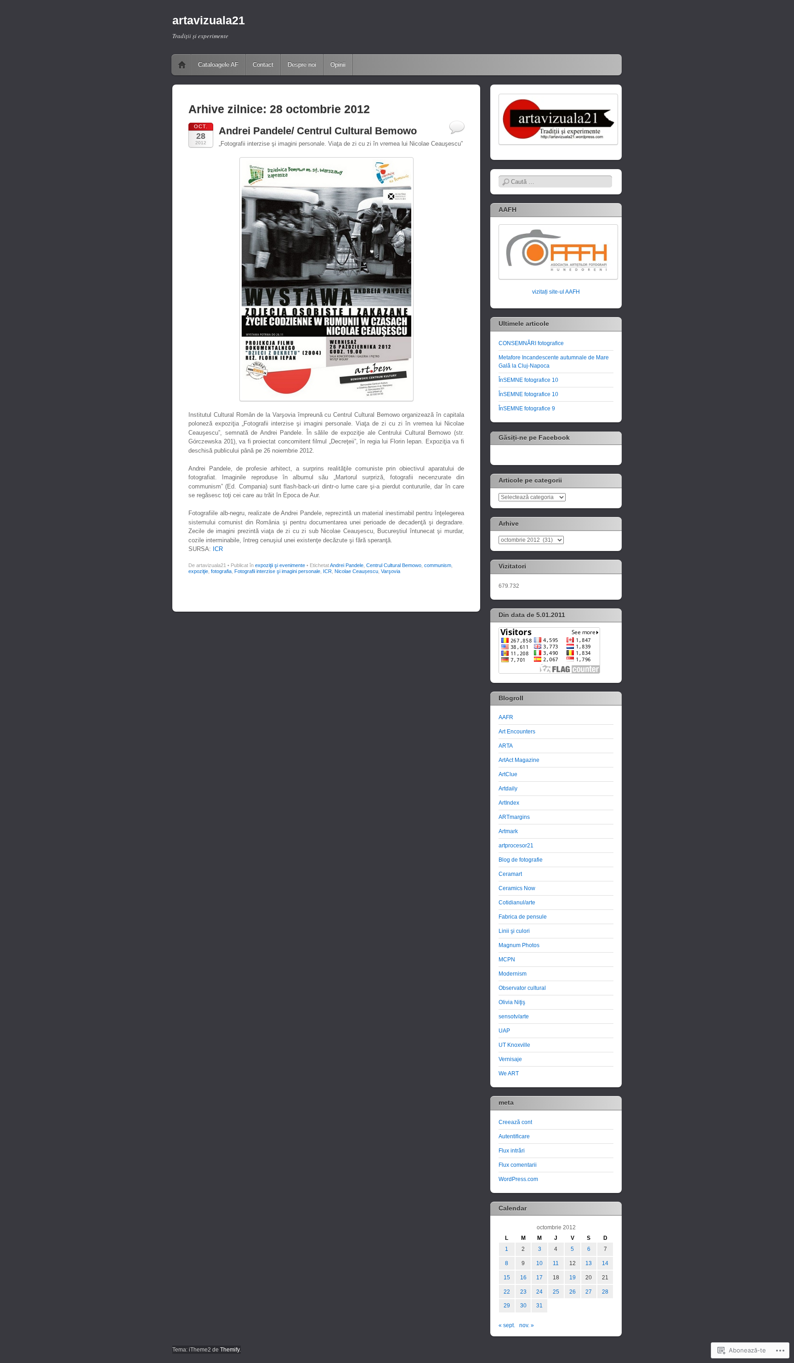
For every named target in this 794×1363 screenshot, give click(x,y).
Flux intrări (512, 1150)
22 (507, 1292)
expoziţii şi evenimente (280, 565)
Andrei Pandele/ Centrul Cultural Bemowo (318, 130)
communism (437, 565)
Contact (263, 64)
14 (605, 1263)
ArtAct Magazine (519, 760)
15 (507, 1277)
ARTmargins (514, 817)
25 (556, 1292)
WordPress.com (518, 1179)
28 (605, 1292)
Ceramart (510, 874)
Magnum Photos (519, 945)
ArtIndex (509, 803)
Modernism (513, 974)
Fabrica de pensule (523, 917)
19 (572, 1277)
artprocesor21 (516, 845)
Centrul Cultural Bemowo (393, 565)
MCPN (507, 959)
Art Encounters (517, 731)
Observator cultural (522, 988)
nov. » (526, 1325)
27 (588, 1292)
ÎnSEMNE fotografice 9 (527, 408)
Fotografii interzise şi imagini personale (277, 571)
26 (572, 1292)
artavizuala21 (208, 20)
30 (523, 1305)
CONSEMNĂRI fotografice (531, 343)
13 (588, 1263)
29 (507, 1305)
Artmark (508, 831)
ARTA (506, 746)
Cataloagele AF (218, 64)
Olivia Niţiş (512, 1002)
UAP (504, 1031)
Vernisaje (510, 1059)
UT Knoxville (514, 1045)
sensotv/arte (514, 1016)
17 (539, 1277)
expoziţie (198, 571)
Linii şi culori (514, 931)
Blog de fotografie (521, 860)
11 (556, 1263)
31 (539, 1305)
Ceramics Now (517, 888)
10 (539, 1263)
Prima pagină (182, 64)
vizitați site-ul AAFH (556, 292)
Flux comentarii (518, 1165)
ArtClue (508, 774)
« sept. (507, 1325)
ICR (218, 548)
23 (523, 1292)
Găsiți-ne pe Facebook (534, 437)
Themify (229, 1349)
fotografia (221, 571)
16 (523, 1277)
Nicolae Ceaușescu (356, 571)
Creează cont (515, 1122)
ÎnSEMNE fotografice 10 (528, 380)
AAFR (506, 717)
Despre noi (302, 64)
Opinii (338, 64)
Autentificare (514, 1136)
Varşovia (390, 571)
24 (539, 1292)
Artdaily (508, 788)
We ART (509, 1073)
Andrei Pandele (346, 565)
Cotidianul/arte (517, 902)
